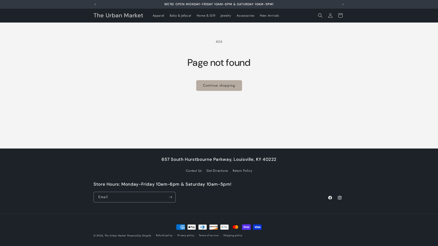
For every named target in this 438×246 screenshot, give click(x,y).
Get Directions (217, 170)
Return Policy (242, 170)
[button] (320, 15)
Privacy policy (185, 235)
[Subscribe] (170, 197)
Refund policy (164, 235)
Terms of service (209, 235)
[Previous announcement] (95, 4)
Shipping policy (232, 235)
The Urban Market (115, 235)
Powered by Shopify (139, 235)
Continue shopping (219, 85)
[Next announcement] (343, 4)
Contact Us (194, 170)
